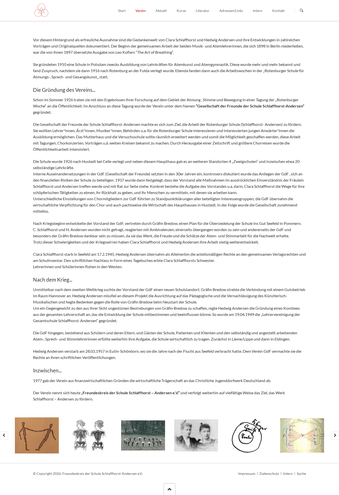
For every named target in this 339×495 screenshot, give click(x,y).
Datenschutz (269, 473)
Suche (301, 473)
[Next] (335, 436)
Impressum (246, 473)
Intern (288, 473)
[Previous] (4, 436)
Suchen (301, 11)
